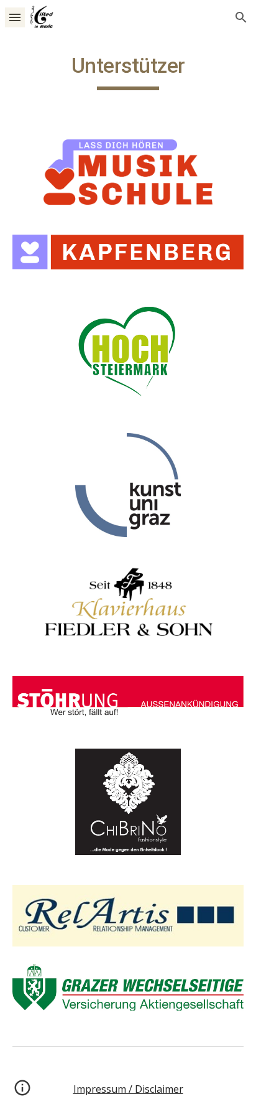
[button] (15, 17)
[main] (128, 71)
